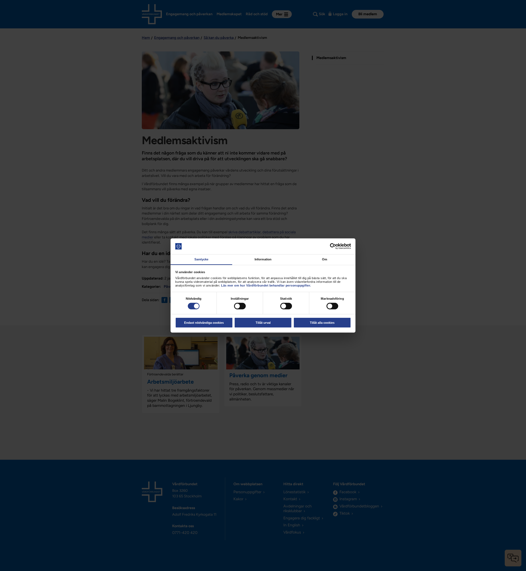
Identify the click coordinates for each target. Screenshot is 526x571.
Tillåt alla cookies (322, 322)
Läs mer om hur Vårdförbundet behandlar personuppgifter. (266, 285)
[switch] (240, 306)
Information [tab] (263, 259)
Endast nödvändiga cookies (204, 322)
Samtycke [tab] (201, 259)
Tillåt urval (263, 322)
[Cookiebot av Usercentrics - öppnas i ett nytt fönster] (333, 246)
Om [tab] (324, 259)
